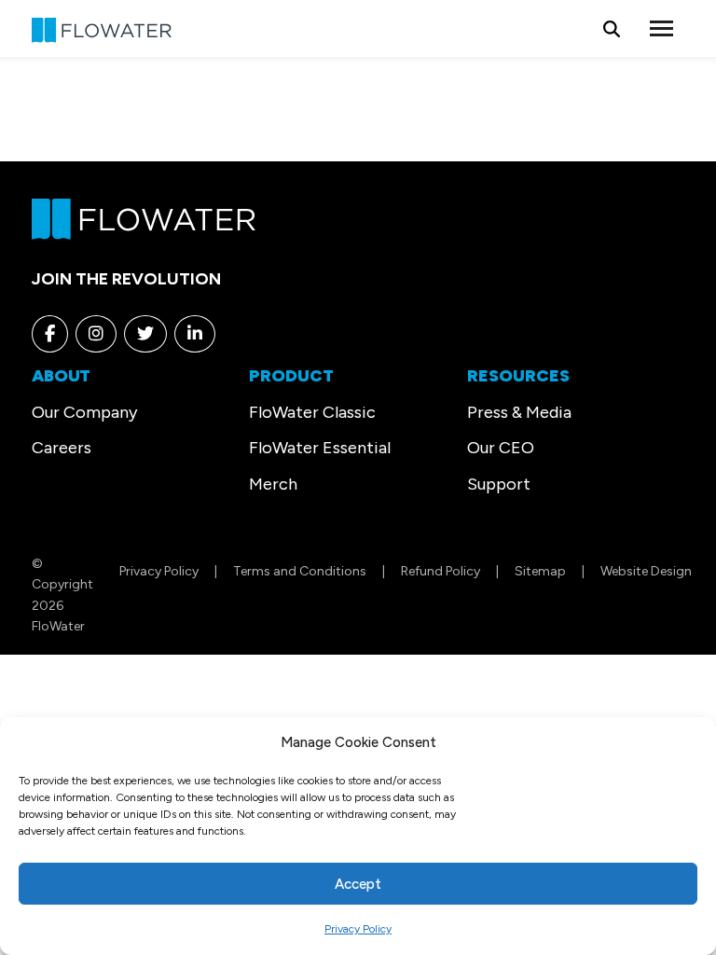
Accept (358, 884)
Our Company (84, 412)
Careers (61, 447)
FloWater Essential (320, 447)
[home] (143, 217)
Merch (273, 484)
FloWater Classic (312, 412)
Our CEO (500, 447)
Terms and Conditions (299, 571)
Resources (518, 376)
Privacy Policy (358, 928)
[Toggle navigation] (661, 28)
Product (291, 376)
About (61, 376)
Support (498, 484)
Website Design (646, 571)
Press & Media (519, 412)
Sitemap (540, 571)
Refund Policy (440, 571)
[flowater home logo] (102, 28)
